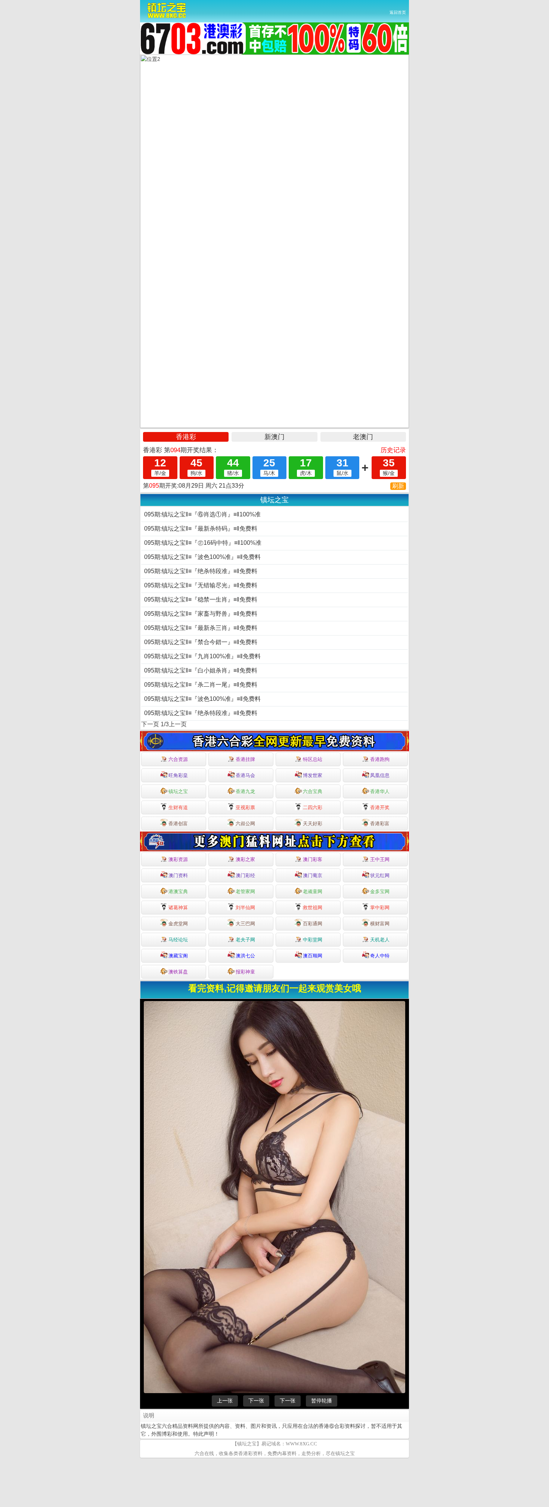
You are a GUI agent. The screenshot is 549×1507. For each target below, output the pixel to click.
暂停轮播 (321, 1401)
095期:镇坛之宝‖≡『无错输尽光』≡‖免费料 (200, 585)
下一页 (150, 724)
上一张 (225, 1401)
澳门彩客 (312, 859)
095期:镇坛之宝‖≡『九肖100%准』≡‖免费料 (202, 656)
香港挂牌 (245, 759)
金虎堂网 (178, 923)
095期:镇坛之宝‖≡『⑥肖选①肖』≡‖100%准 (202, 514)
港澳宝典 (178, 891)
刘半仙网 (245, 907)
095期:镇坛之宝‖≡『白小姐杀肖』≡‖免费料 (200, 670)
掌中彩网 (380, 907)
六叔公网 (245, 823)
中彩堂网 (312, 939)
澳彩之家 (245, 859)
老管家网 (245, 891)
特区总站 (312, 759)
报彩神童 (245, 972)
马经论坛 (178, 939)
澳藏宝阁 (178, 955)
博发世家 (312, 775)
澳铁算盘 (178, 972)
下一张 (256, 1401)
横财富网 (380, 923)
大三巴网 (245, 923)
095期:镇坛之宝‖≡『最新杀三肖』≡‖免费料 (200, 628)
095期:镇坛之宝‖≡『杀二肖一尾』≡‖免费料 (200, 684)
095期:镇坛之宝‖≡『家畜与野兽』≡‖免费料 (200, 613)
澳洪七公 (245, 955)
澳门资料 (178, 875)
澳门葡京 (312, 875)
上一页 (178, 724)
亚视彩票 (245, 807)
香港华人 (380, 791)
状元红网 (380, 875)
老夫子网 (245, 939)
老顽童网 (312, 891)
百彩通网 (312, 923)
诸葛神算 (178, 907)
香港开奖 (380, 807)
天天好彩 (312, 823)
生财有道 (178, 807)
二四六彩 (312, 807)
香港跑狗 (380, 759)
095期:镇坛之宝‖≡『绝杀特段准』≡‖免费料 (200, 571)
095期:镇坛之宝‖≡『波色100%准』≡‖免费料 (202, 557)
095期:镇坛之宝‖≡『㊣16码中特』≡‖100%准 (202, 543)
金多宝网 (380, 891)
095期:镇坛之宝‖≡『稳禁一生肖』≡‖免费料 (200, 599)
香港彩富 (380, 823)
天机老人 (380, 939)
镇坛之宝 (178, 791)
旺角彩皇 (178, 775)
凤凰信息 (380, 775)
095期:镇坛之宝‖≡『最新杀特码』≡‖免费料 (200, 528)
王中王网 (380, 859)
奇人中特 (380, 955)
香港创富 (178, 823)
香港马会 (245, 775)
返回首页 (398, 12)
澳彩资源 (178, 859)
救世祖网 (312, 907)
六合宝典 (312, 791)
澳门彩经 (245, 875)
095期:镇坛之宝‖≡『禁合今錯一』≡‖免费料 (200, 642)
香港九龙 (245, 791)
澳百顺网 (312, 955)
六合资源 (178, 759)
